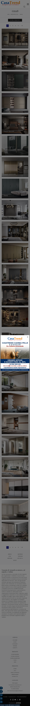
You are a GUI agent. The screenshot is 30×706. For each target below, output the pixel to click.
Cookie (7, 705)
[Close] (28, 337)
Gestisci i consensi (15, 705)
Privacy (2, 705)
